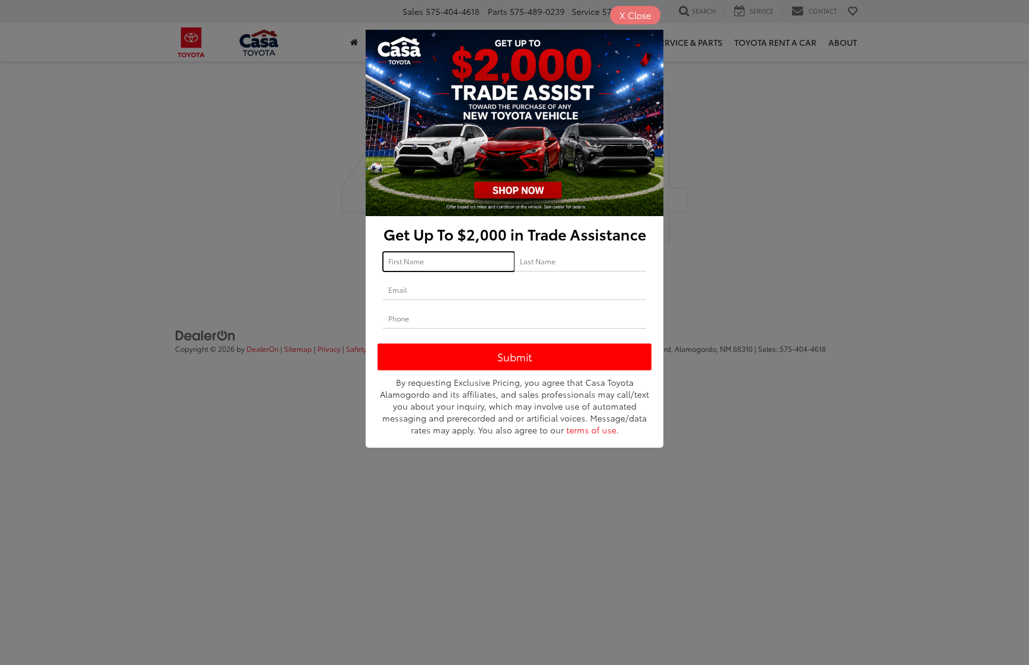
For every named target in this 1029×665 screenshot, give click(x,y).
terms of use (591, 430)
